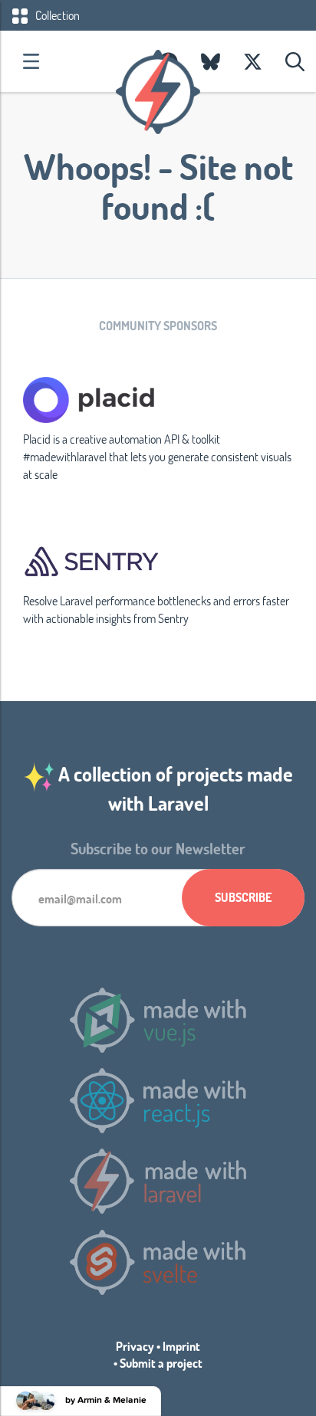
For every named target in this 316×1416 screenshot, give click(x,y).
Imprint (181, 1346)
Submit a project (161, 1363)
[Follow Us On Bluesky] (210, 61)
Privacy (135, 1346)
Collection (56, 15)
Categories (30, 61)
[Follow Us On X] (253, 61)
